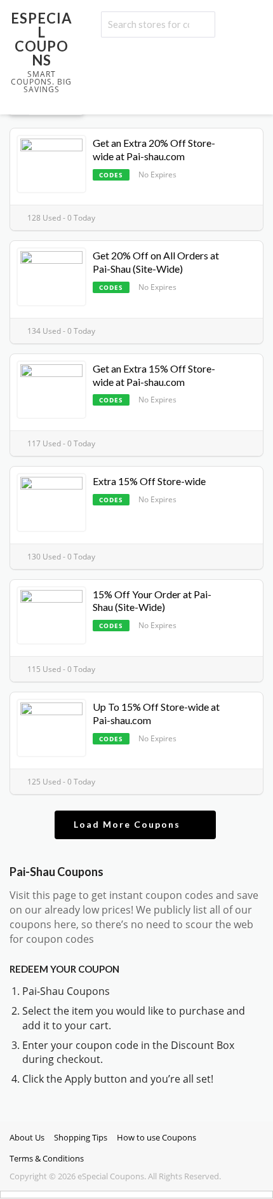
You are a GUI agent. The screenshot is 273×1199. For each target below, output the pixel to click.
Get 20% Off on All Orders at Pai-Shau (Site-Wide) (156, 262)
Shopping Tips (80, 1137)
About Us (27, 1137)
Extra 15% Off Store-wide (149, 481)
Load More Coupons (128, 824)
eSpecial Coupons (41, 39)
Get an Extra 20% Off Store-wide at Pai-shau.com (154, 149)
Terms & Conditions (47, 1158)
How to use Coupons (156, 1137)
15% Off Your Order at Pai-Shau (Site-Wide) (152, 600)
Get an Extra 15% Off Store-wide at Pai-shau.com (154, 375)
